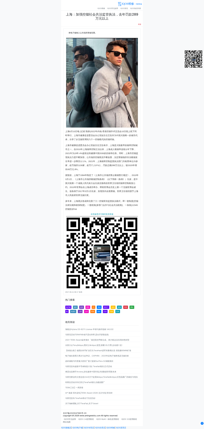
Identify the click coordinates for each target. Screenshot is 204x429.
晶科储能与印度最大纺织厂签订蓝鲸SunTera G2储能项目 (89, 361)
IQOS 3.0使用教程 (129, 419)
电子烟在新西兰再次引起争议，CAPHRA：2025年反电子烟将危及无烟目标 (97, 356)
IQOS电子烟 (77, 427)
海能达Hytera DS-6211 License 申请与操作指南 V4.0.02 (89, 329)
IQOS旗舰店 (66, 427)
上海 (80, 311)
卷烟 (119, 307)
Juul (86, 311)
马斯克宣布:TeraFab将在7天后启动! (80, 398)
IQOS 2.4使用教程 (86, 419)
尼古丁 (106, 307)
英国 (125, 307)
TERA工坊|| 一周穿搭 (74, 387)
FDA (105, 311)
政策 (113, 307)
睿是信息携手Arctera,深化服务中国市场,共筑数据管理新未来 (90, 371)
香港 (92, 311)
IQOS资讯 (124, 8)
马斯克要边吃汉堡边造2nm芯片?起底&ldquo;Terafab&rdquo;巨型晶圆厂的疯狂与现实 (101, 377)
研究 (87, 307)
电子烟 (68, 307)
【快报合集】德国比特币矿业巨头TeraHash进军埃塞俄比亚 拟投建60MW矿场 (98, 350)
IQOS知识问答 (135, 8)
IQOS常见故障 (112, 8)
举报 (139, 24)
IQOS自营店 (100, 427)
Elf (93, 307)
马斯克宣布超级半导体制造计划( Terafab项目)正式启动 (88, 366)
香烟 (99, 307)
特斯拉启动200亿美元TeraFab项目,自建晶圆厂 (85, 382)
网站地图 (66, 422)
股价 (99, 311)
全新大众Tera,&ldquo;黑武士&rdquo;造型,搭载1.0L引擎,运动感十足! (93, 345)
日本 (117, 311)
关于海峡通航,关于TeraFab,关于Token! (81, 403)
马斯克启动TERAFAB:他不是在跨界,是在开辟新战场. (87, 334)
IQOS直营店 (121, 427)
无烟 (111, 311)
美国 (81, 307)
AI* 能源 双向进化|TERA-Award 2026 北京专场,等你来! (89, 393)
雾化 (131, 307)
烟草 (75, 307)
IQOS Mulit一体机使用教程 (107, 419)
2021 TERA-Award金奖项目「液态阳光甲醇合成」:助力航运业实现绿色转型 (97, 340)
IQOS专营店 (89, 427)
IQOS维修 (101, 8)
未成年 (73, 311)
